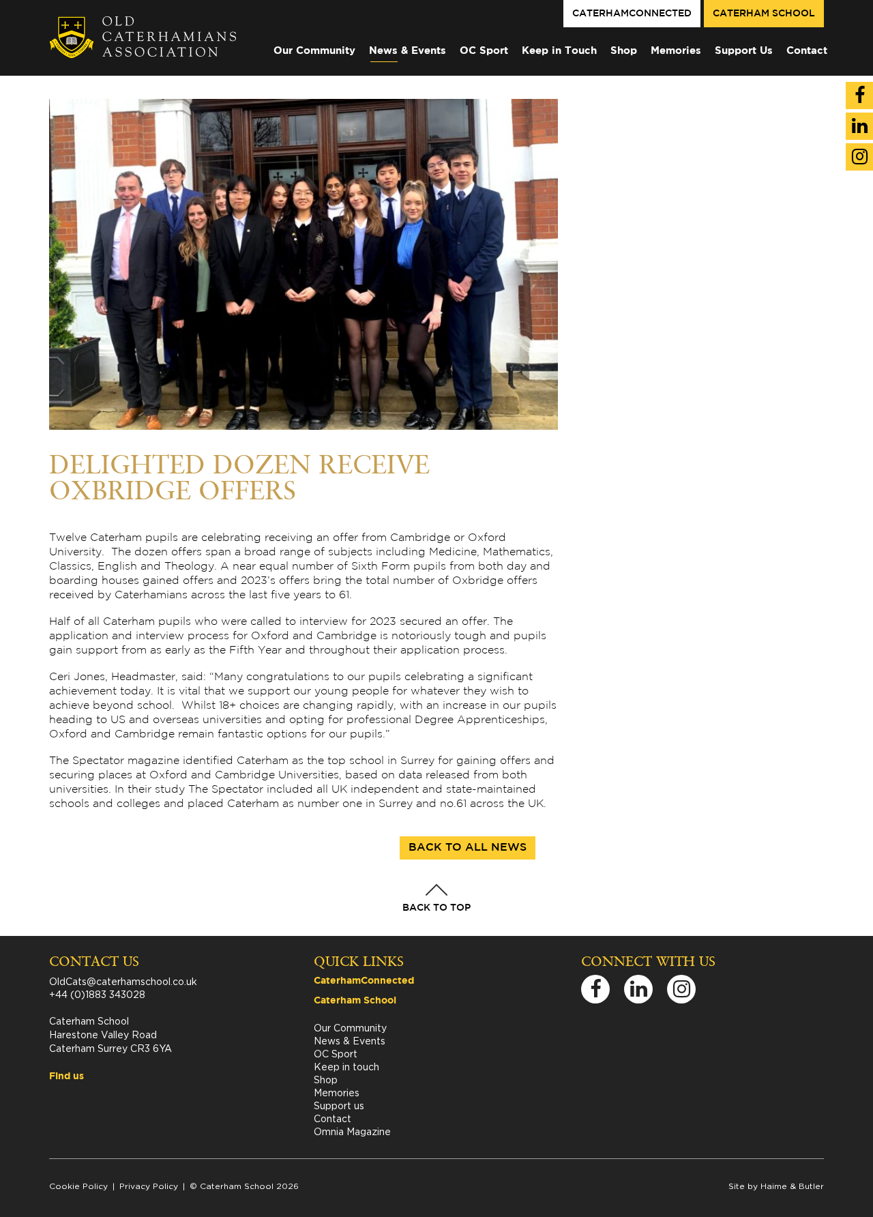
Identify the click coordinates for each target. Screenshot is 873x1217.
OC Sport (484, 50)
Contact (806, 50)
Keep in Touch (559, 50)
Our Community (314, 50)
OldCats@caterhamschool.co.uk (123, 981)
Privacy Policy (148, 1186)
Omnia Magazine (352, 1131)
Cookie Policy (78, 1186)
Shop (623, 50)
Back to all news (468, 847)
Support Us (744, 50)
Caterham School (764, 14)
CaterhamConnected (632, 14)
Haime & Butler (792, 1186)
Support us (339, 1105)
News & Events (407, 50)
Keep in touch (346, 1066)
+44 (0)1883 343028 (97, 994)
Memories (676, 50)
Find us (66, 1076)
